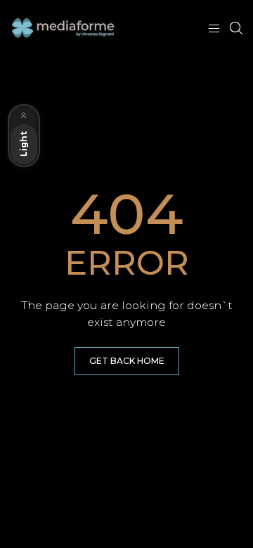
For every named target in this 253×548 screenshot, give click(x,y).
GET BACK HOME (126, 360)
